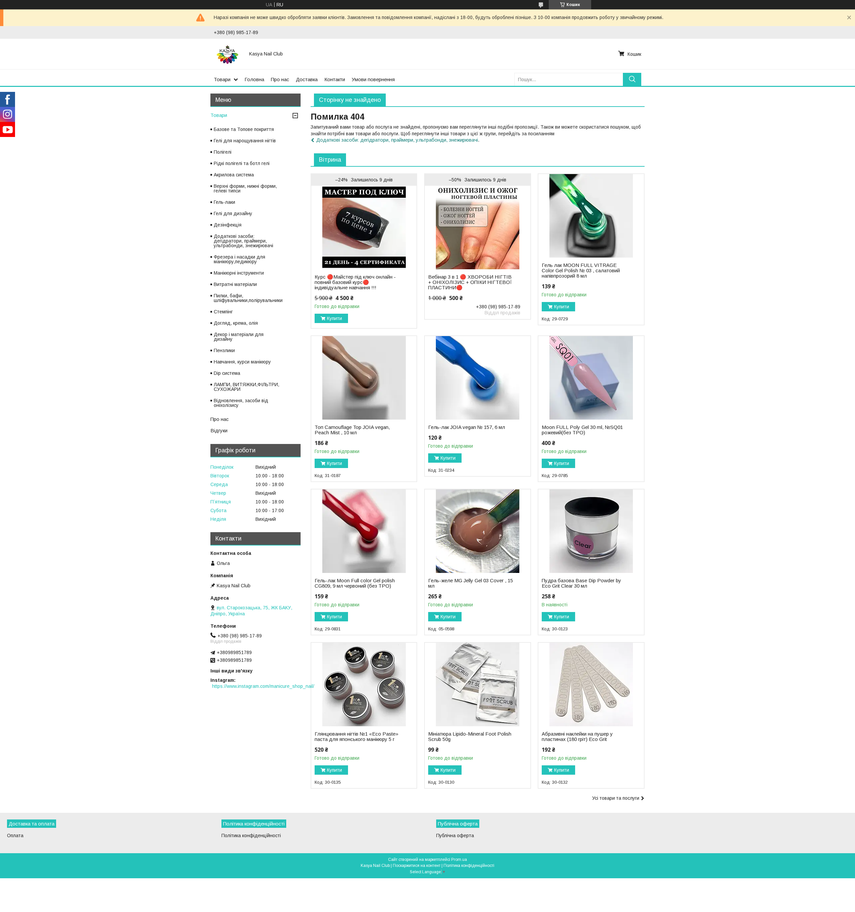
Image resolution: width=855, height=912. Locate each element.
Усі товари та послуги (615, 798)
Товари (222, 79)
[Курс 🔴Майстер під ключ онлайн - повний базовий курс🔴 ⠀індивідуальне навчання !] (363, 227)
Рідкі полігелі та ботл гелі (242, 163)
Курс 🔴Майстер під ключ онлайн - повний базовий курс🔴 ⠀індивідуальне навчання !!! (355, 282)
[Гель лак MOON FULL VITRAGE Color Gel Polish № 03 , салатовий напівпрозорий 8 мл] (591, 216)
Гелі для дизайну (233, 213)
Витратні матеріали (235, 284)
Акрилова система (234, 174)
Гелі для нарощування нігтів (245, 140)
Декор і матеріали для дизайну (239, 337)
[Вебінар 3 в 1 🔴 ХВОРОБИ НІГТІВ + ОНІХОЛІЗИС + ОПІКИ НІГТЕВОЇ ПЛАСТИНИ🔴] (477, 227)
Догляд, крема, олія (236, 323)
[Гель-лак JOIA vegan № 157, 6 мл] (477, 378)
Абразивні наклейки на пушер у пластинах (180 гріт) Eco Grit (577, 736)
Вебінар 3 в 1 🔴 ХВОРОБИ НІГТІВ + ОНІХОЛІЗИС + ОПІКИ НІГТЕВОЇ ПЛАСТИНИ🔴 (470, 282)
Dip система (227, 373)
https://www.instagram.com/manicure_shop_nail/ (263, 686)
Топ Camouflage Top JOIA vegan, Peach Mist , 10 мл (352, 430)
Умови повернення (373, 79)
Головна (254, 79)
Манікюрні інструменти (239, 273)
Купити (334, 318)
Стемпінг (223, 311)
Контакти (334, 79)
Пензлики (224, 350)
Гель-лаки (224, 202)
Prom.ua (459, 859)
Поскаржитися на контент (417, 865)
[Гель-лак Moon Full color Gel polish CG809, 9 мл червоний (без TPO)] (363, 531)
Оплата (15, 835)
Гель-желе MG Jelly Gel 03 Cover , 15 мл (470, 583)
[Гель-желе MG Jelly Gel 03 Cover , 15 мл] (477, 531)
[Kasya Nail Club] (227, 53)
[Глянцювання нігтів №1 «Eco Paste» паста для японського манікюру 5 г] (363, 684)
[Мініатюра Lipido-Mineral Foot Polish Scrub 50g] (477, 684)
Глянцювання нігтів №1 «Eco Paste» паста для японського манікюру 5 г (356, 736)
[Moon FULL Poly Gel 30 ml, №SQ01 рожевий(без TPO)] (591, 378)
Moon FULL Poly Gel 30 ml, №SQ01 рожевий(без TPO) (582, 430)
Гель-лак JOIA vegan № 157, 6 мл (466, 427)
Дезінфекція (227, 224)
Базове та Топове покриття (244, 129)
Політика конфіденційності (251, 835)
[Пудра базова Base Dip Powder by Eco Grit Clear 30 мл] (591, 531)
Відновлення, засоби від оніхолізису (241, 403)
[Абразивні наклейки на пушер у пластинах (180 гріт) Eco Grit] (591, 684)
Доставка (307, 79)
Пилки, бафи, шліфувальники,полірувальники (248, 298)
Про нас (280, 79)
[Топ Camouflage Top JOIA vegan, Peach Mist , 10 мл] (363, 378)
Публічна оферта (455, 835)
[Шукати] (632, 79)
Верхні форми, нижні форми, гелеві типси (245, 188)
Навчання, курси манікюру (242, 361)
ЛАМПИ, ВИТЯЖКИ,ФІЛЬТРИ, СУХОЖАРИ (246, 387)
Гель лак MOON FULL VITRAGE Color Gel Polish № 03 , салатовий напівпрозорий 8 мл (581, 271)
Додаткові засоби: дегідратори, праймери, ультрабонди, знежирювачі (397, 140)
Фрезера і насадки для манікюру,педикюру (239, 259)
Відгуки (218, 430)
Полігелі (222, 152)
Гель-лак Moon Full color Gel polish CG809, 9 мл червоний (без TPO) (355, 583)
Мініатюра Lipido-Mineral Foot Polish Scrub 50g (469, 736)
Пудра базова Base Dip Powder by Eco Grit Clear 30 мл (581, 583)
